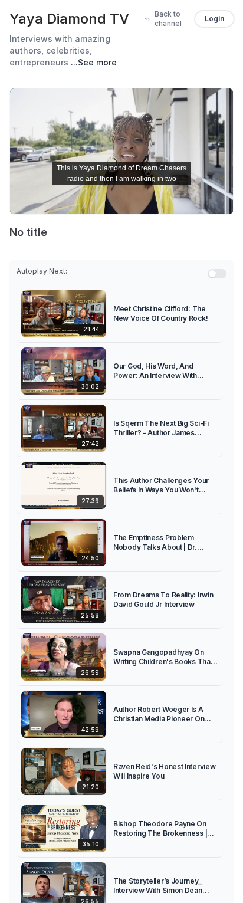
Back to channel (168, 18)
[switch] (217, 273)
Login (214, 18)
